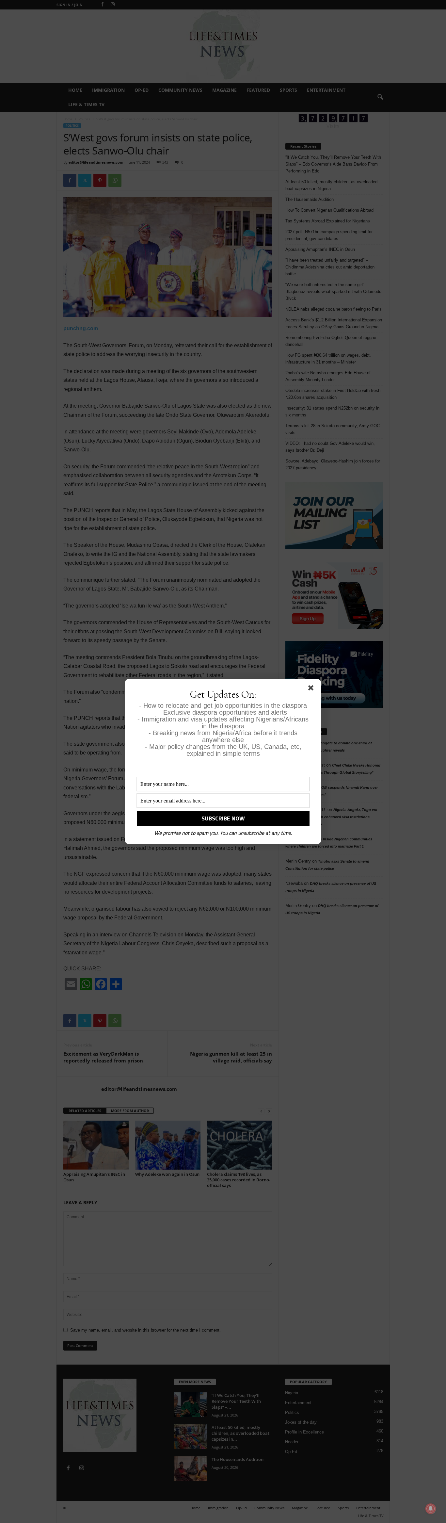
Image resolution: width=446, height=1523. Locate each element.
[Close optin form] (312, 689)
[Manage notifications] (430, 1508)
